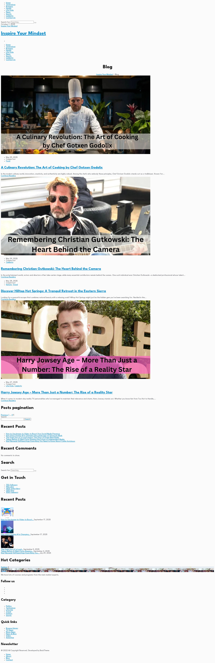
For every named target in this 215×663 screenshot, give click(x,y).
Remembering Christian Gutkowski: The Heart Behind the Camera (51, 269)
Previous (4, 415)
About (8, 656)
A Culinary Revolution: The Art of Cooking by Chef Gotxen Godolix (52, 167)
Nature (9, 285)
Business (9, 7)
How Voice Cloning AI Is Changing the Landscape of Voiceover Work (34, 436)
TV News (9, 630)
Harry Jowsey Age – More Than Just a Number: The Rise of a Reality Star (57, 392)
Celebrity (9, 16)
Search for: (6, 22)
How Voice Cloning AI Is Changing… (16, 535)
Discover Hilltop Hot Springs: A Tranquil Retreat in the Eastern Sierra (53, 291)
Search (4, 417)
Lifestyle (4, 569)
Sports (8, 14)
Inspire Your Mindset (9, 26)
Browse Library (12, 628)
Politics (9, 606)
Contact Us (10, 18)
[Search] (35, 22)
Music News (10, 632)
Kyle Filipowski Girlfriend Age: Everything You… (20, 553)
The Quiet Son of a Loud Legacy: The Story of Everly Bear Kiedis (32, 438)
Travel (15, 285)
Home (8, 3)
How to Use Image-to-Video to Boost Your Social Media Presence (33, 434)
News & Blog (11, 634)
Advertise (10, 638)
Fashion (4, 567)
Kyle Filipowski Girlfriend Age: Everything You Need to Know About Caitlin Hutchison (40, 441)
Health (8, 8)
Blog (8, 658)
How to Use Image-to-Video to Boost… (17, 520)
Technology (10, 5)
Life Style (10, 10)
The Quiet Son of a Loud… (12, 549)
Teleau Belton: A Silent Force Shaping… (17, 551)
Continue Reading (8, 176)
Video (8, 636)
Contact (9, 660)
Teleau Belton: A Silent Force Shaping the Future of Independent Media (35, 439)
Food (8, 161)
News (8, 12)
